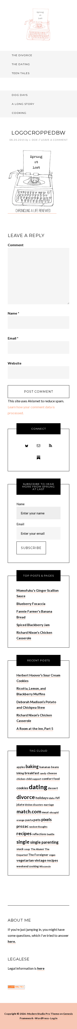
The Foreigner (38, 854)
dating (38, 786)
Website (14, 363)
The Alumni (37, 849)
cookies (22, 788)
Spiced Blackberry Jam (33, 625)
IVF (57, 798)
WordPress (42, 1018)
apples (20, 767)
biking (20, 773)
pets (37, 820)
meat (45, 812)
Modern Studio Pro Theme (43, 1013)
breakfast (32, 773)
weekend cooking (27, 866)
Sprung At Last (38, 25)
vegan (52, 854)
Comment (16, 245)
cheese (52, 773)
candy (43, 773)
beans (55, 767)
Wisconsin (45, 866)
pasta (29, 820)
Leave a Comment (54, 139)
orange (20, 820)
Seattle (50, 834)
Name (13, 313)
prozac (22, 826)
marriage (49, 804)
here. (12, 941)
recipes (24, 833)
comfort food (51, 778)
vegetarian (25, 860)
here (40, 968)
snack (20, 849)
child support (33, 778)
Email (13, 338)
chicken (20, 778)
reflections (39, 834)
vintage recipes (46, 860)
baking (32, 766)
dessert (53, 788)
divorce (25, 797)
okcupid (54, 812)
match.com (28, 811)
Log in (53, 1018)
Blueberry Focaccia (30, 604)
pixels (46, 819)
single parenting (44, 842)
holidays (42, 798)
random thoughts (38, 826)
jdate (20, 804)
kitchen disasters (34, 804)
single (23, 842)
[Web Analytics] (16, 987)
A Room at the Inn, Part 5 (34, 728)
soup (27, 849)
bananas (44, 767)
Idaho (52, 798)
